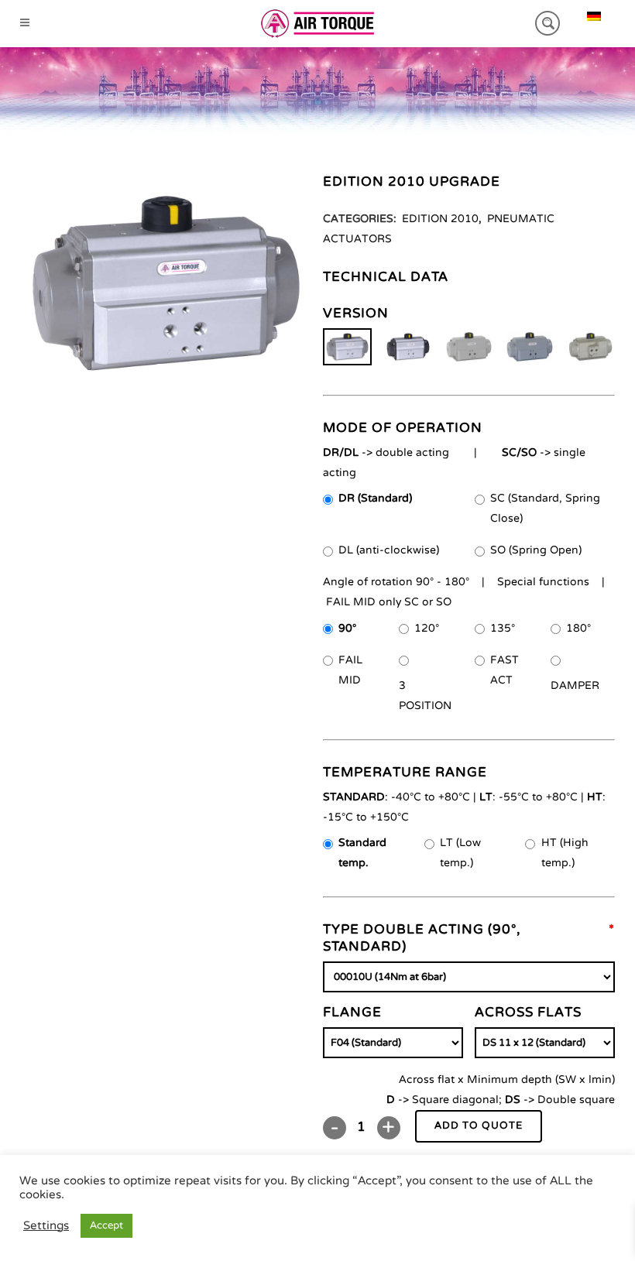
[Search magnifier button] (547, 23)
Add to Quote (478, 1125)
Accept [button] (106, 1225)
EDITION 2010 (440, 218)
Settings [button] (46, 1225)
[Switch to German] (594, 16)
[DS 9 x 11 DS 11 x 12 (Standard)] (545, 1042)
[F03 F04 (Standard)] (393, 1042)
